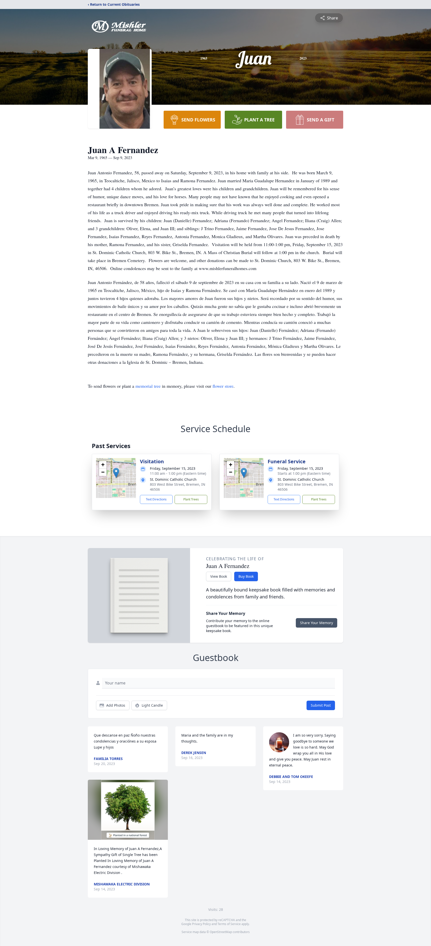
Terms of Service (229, 924)
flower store (223, 386)
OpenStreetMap (221, 932)
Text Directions (156, 499)
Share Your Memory (316, 622)
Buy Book (246, 576)
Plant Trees (191, 499)
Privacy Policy (201, 924)
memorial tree (148, 386)
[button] (116, 473)
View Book (218, 576)
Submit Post (321, 705)
